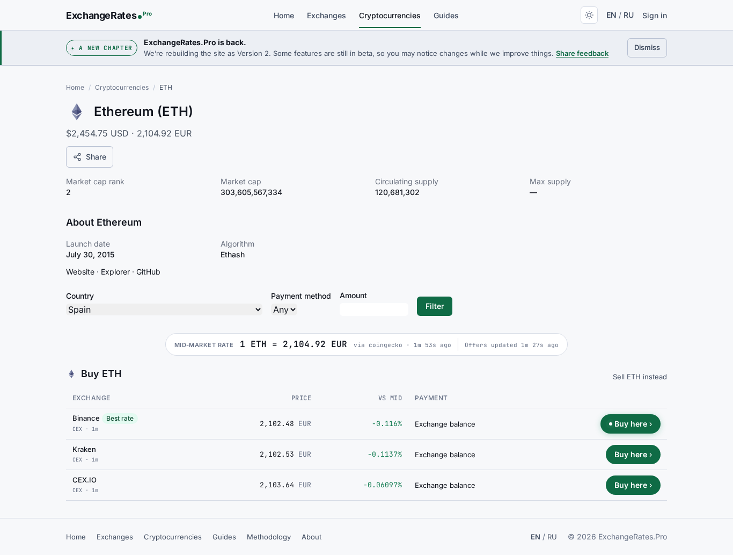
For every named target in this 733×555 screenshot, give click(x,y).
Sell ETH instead (640, 376)
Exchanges (326, 15)
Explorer (115, 271)
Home (284, 15)
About (311, 536)
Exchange (91, 398)
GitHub (148, 271)
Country (80, 295)
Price (301, 398)
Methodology (269, 536)
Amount (353, 295)
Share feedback (582, 53)
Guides (446, 15)
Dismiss (650, 47)
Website (80, 271)
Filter (435, 306)
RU (629, 14)
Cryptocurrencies (390, 15)
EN (611, 14)
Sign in (654, 15)
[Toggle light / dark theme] (589, 15)
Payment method (301, 295)
